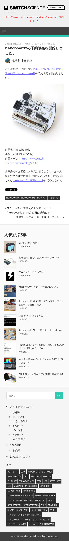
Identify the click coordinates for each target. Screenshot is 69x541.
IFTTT (52, 481)
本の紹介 (18, 434)
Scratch (41, 197)
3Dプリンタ (13, 471)
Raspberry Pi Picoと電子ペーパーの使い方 (40, 330)
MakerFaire (29, 490)
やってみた (19, 417)
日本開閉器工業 (46, 524)
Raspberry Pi (14, 505)
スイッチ (12, 514)
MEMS (11, 500)
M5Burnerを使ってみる (31, 315)
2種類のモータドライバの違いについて (38, 286)
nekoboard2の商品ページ (28, 180)
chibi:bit (12, 481)
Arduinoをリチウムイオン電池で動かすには (41, 373)
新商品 (16, 450)
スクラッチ (54, 197)
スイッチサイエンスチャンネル (22, 519)
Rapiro (51, 500)
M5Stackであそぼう (29, 242)
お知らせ (29, 43)
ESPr (39, 481)
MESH (19, 500)
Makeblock (31, 485)
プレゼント (44, 519)
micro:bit (40, 500)
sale (43, 505)
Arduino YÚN (15, 476)
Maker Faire (14, 490)
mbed (38, 495)
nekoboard (12, 197)
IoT (58, 481)
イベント (18, 430)
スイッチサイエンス (45, 43)
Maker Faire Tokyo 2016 (20, 495)
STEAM (11, 509)
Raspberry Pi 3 (31, 505)
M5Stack (18, 485)
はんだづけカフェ (20, 456)
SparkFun (16, 445)
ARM (26, 476)
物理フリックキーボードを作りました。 (39, 217)
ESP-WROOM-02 (26, 481)
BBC (33, 476)
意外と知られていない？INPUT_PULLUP (39, 257)
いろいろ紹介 (20, 421)
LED (9, 485)
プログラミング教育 (17, 524)
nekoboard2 (28, 197)
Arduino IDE (45, 471)
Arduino (32, 471)
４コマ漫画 (19, 439)
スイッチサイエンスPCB (29, 514)
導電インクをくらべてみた (32, 272)
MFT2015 (28, 500)
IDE (45, 481)
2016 (23, 471)
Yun (26, 509)
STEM (19, 509)
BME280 (47, 476)
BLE (39, 476)
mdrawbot (49, 495)
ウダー (53, 509)
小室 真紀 (26, 60)
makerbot (45, 485)
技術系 (16, 412)
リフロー (33, 524)
